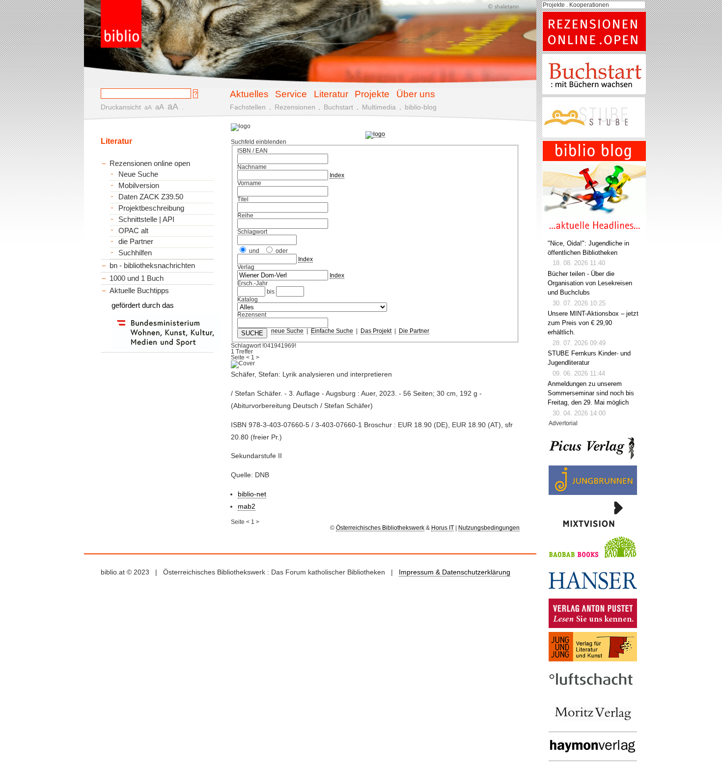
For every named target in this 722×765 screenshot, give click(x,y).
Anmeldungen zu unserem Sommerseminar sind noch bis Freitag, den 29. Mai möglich (591, 393)
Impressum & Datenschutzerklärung (454, 572)
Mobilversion (138, 186)
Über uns (415, 93)
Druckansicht (121, 107)
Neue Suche (138, 174)
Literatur (331, 93)
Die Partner (414, 331)
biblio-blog (421, 107)
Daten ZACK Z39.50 (150, 197)
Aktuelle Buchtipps (139, 290)
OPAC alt (133, 231)
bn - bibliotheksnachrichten (152, 265)
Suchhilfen (135, 253)
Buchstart (338, 107)
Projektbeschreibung (151, 208)
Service (291, 93)
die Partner (135, 242)
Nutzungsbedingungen (489, 528)
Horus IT (442, 528)
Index (337, 175)
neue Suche (287, 331)
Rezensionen (295, 107)
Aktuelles (249, 93)
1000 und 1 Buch (137, 278)
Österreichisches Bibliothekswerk (380, 528)
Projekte (372, 93)
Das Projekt (376, 331)
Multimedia (379, 107)
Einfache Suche (332, 331)
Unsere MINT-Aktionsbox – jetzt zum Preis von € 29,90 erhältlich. (593, 323)
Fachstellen (248, 107)
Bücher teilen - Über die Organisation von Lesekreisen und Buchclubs (590, 283)
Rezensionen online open (150, 163)
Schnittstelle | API (146, 219)
